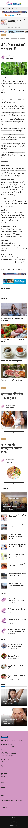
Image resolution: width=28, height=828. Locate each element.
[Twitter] (15, 821)
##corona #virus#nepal (7, 800)
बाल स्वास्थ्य (4, 785)
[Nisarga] (14, 281)
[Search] (26, 3)
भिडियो (2, 780)
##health (11, 803)
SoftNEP (16, 825)
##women (4, 803)
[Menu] (2, 3)
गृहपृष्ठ (2, 39)
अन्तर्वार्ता (3, 782)
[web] (14, 15)
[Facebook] (12, 821)
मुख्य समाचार (4, 774)
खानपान (7, 39)
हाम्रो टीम (3, 788)
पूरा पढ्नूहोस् (14, 433)
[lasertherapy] (14, 12)
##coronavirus (19, 800)
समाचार (3, 777)
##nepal (18, 803)
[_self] (14, 32)
